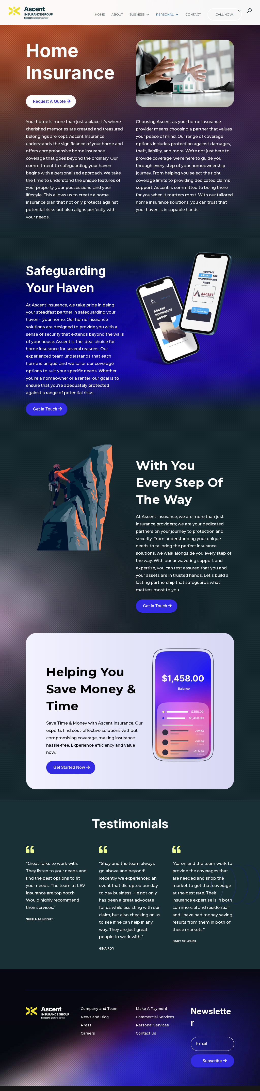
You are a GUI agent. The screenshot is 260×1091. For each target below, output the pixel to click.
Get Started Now (69, 767)
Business (136, 14)
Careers (88, 1033)
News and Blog (95, 1017)
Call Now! (225, 14)
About (117, 14)
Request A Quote (49, 101)
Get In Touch (45, 408)
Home (100, 14)
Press (86, 1025)
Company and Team (99, 1008)
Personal (165, 14)
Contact (193, 14)
